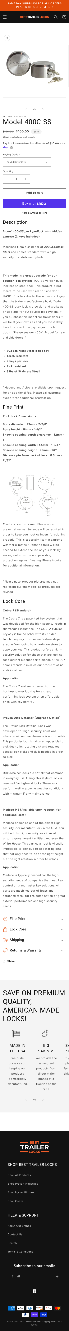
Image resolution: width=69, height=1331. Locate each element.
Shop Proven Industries (23, 1183)
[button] (5, 17)
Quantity (8, 171)
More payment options (34, 212)
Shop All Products (19, 1175)
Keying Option (11, 154)
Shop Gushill (16, 1201)
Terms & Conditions (20, 1251)
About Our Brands (19, 1225)
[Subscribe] (57, 1276)
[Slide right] (43, 109)
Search (12, 1243)
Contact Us (15, 1234)
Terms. (39, 1322)
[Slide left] (26, 109)
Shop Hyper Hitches (21, 1192)
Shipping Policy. (49, 1322)
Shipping (7, 137)
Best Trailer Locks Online (25, 1322)
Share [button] (11, 961)
